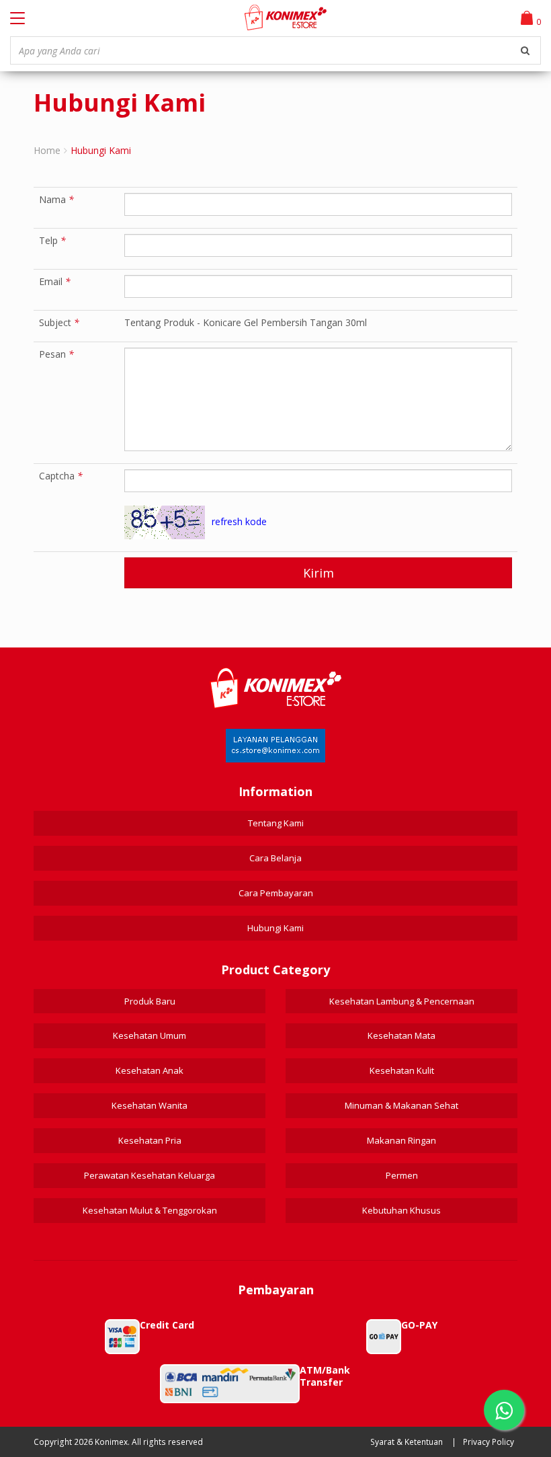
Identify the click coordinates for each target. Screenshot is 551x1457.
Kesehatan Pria (149, 1140)
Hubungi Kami (275, 928)
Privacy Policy (488, 1442)
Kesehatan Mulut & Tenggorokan (150, 1210)
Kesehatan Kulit (402, 1070)
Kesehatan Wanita (149, 1105)
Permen (402, 1175)
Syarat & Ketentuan (406, 1442)
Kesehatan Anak (149, 1070)
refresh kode (239, 521)
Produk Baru (149, 1001)
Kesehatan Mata (401, 1035)
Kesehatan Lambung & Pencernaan (401, 1001)
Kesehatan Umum (149, 1035)
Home (47, 150)
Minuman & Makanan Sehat (401, 1105)
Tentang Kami (276, 823)
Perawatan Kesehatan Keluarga (149, 1175)
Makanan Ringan (401, 1140)
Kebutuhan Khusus (401, 1210)
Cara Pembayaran (276, 893)
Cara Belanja (275, 858)
